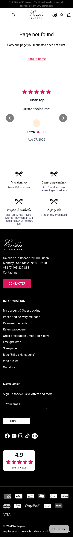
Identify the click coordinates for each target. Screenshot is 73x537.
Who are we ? (12, 361)
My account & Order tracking (21, 310)
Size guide (10, 348)
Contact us (10, 272)
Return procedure (14, 329)
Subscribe (16, 421)
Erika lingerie (18, 526)
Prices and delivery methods (21, 317)
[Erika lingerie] (36, 14)
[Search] (15, 15)
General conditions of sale (35, 531)
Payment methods (15, 323)
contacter (17, 283)
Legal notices (10, 531)
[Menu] (4, 15)
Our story (9, 367)
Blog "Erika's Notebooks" (19, 355)
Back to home (37, 59)
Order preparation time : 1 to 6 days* (27, 336)
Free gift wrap (12, 342)
